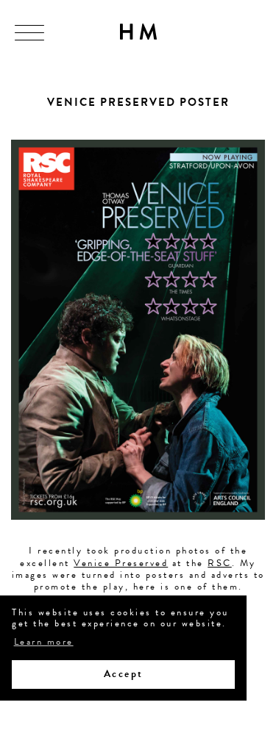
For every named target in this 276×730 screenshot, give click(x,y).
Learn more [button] (44, 642)
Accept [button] (124, 673)
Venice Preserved (121, 563)
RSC (220, 563)
